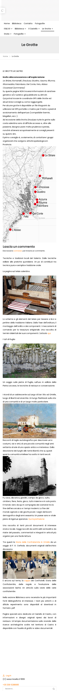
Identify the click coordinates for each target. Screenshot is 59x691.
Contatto (28, 23)
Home (7, 23)
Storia (6, 33)
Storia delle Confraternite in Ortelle (33, 542)
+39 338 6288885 (11, 684)
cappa (27, 580)
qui (49, 333)
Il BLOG (7, 28)
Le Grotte (46, 28)
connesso (17, 250)
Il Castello (33, 28)
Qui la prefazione (36, 519)
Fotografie (40, 23)
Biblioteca (16, 23)
